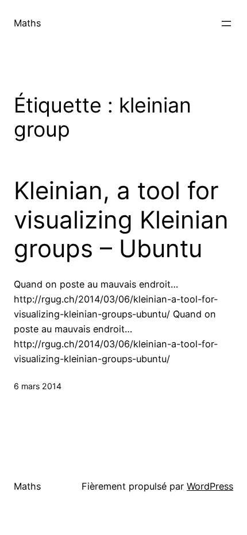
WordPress (210, 486)
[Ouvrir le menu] (226, 23)
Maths (27, 23)
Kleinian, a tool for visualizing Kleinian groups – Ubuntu (121, 219)
